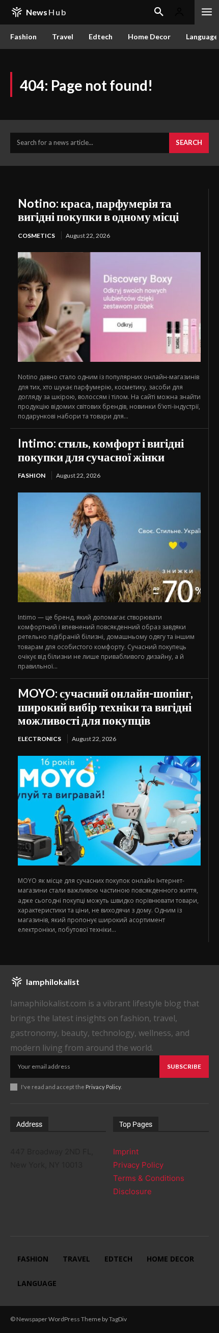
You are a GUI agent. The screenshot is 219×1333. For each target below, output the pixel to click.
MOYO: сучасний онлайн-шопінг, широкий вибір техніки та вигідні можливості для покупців (105, 706)
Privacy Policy (103, 1086)
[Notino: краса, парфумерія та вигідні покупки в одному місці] (109, 307)
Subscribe (184, 1066)
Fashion (31, 475)
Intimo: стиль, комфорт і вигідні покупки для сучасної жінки (101, 449)
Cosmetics (36, 235)
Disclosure (132, 1191)
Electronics (39, 739)
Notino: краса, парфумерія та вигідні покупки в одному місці (98, 210)
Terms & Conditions (148, 1178)
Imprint (126, 1151)
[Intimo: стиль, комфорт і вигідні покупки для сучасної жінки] (109, 547)
